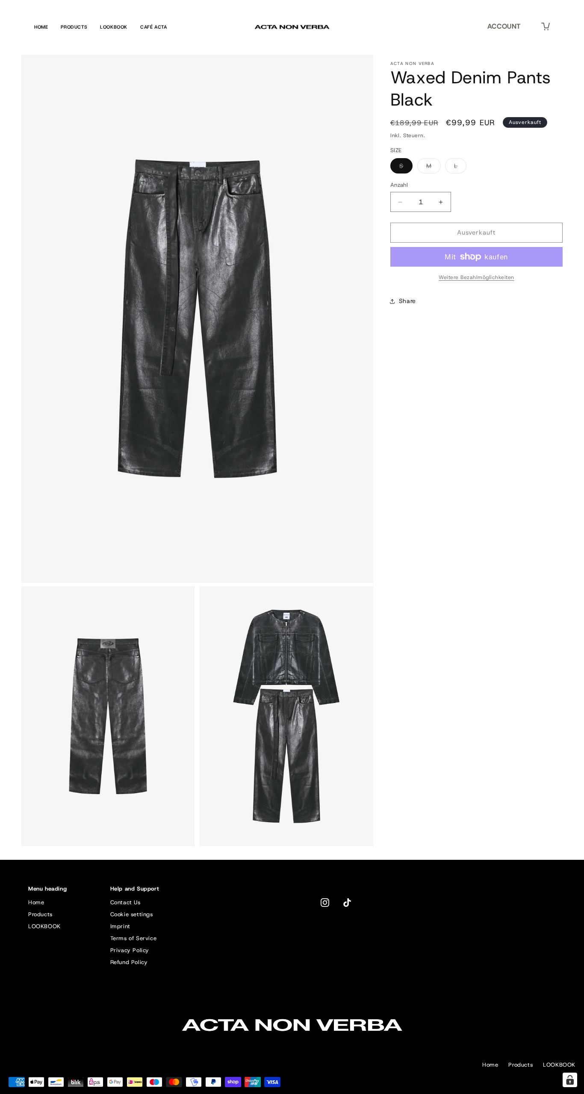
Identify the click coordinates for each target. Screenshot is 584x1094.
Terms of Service (133, 938)
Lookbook (113, 27)
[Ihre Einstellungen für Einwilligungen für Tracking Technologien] (570, 1080)
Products (74, 27)
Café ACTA (153, 27)
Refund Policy (129, 962)
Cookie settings (131, 914)
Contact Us (125, 902)
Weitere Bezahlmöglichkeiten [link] (476, 277)
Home (41, 27)
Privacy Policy (129, 950)
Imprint (120, 926)
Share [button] (407, 301)
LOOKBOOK (44, 926)
